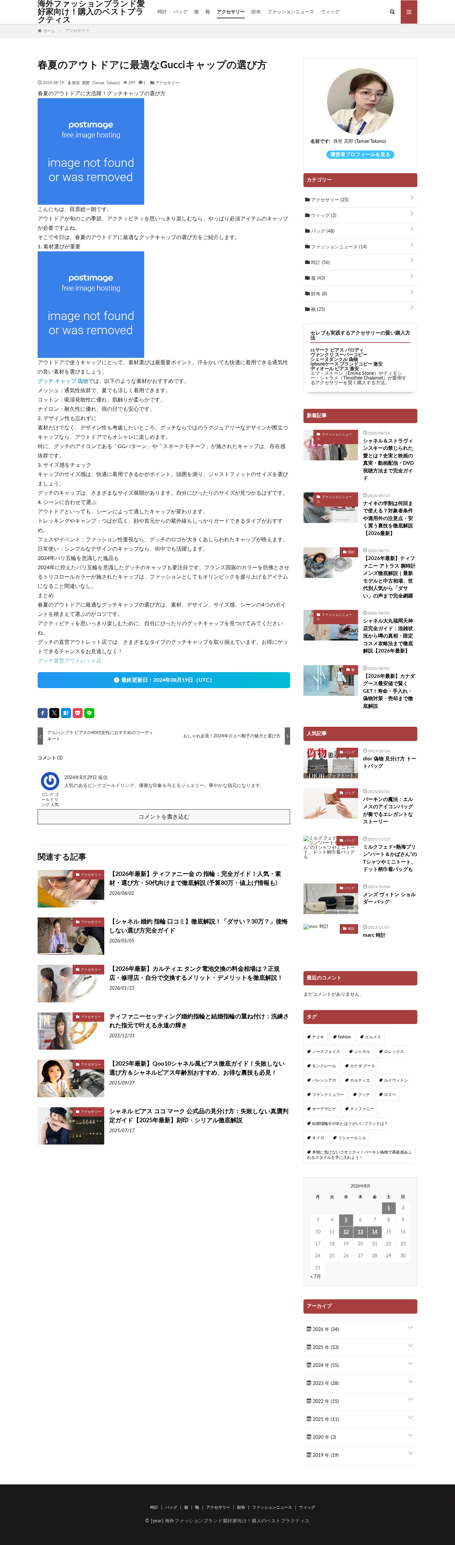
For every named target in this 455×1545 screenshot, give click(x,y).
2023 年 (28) (325, 1383)
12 (346, 1232)
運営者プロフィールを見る (360, 154)
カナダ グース (362, 1066)
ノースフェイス (326, 1052)
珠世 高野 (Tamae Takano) (96, 83)
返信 (103, 777)
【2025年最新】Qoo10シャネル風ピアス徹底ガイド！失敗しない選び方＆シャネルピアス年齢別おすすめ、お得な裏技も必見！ (197, 1068)
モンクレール (324, 1066)
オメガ (318, 1138)
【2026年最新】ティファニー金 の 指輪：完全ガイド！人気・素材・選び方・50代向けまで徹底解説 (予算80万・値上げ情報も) (195, 878)
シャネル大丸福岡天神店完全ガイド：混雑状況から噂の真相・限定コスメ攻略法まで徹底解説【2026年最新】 (388, 636)
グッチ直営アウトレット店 (70, 660)
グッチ (364, 1095)
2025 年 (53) (325, 1347)
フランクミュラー (328, 1095)
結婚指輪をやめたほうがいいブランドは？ (350, 1124)
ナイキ (318, 1037)
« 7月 (315, 1276)
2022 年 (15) (325, 1401)
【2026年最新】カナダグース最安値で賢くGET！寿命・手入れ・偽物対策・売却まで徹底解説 (389, 691)
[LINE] (89, 713)
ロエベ (390, 1095)
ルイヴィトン (396, 1080)
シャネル (362, 1052)
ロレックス (394, 1052)
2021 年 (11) (325, 1419)
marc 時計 (374, 935)
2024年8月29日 (81, 777)
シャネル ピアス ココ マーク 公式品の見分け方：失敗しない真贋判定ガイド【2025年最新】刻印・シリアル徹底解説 (198, 1116)
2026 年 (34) (325, 1329)
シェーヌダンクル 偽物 (334, 359)
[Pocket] (78, 713)
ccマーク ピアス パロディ (337, 350)
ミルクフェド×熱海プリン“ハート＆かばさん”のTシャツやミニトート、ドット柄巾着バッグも (390, 858)
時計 (162, 12)
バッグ (181, 12)
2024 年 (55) (325, 1365)
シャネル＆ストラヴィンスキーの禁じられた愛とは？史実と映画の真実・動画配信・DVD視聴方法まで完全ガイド (388, 459)
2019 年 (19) (325, 1455)
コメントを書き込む (164, 817)
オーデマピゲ (324, 1109)
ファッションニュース (290, 12)
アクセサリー (231, 12)
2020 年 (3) (323, 1437)
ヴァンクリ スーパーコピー (338, 355)
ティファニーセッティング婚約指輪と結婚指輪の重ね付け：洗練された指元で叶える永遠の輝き (199, 1021)
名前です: (320, 141)
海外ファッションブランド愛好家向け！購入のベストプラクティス (91, 12)
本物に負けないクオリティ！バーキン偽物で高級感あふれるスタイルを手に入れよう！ (359, 1154)
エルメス (373, 1037)
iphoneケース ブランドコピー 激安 (346, 364)
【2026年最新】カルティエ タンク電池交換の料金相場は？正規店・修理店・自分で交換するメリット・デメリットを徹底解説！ (196, 973)
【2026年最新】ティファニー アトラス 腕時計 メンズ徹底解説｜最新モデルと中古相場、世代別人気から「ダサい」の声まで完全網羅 (389, 577)
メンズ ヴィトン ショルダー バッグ (389, 898)
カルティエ (360, 1080)
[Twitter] (54, 713)
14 (374, 1232)
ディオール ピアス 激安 (334, 369)
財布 (256, 12)
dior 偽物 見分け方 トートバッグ (389, 762)
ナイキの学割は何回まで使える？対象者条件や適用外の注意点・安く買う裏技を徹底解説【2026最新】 (388, 518)
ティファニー (362, 1109)
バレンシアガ (324, 1080)
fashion (344, 1037)
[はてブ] (66, 713)
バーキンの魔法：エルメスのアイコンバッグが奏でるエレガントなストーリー (388, 811)
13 (360, 1232)
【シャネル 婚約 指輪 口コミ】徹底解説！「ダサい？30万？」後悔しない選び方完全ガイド (198, 926)
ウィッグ (330, 12)
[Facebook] (43, 713)
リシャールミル (352, 1138)
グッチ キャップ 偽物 (63, 381)
